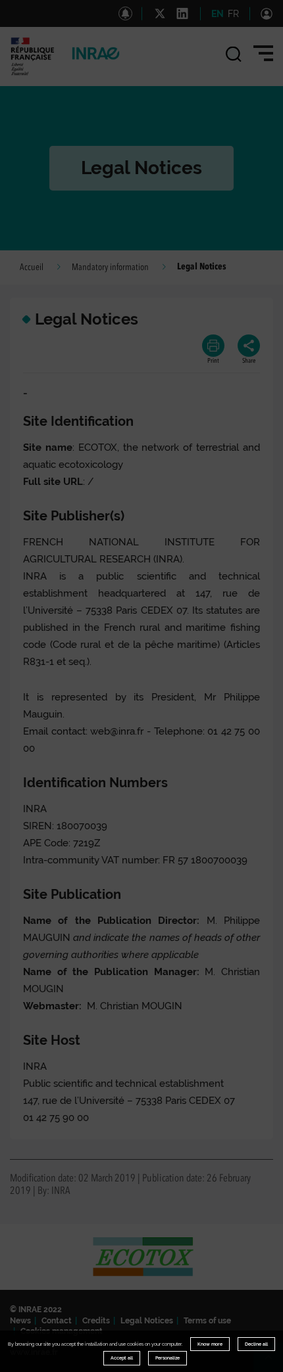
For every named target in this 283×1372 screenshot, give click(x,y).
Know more (209, 1344)
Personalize (167, 1358)
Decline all (256, 1344)
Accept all (122, 1358)
